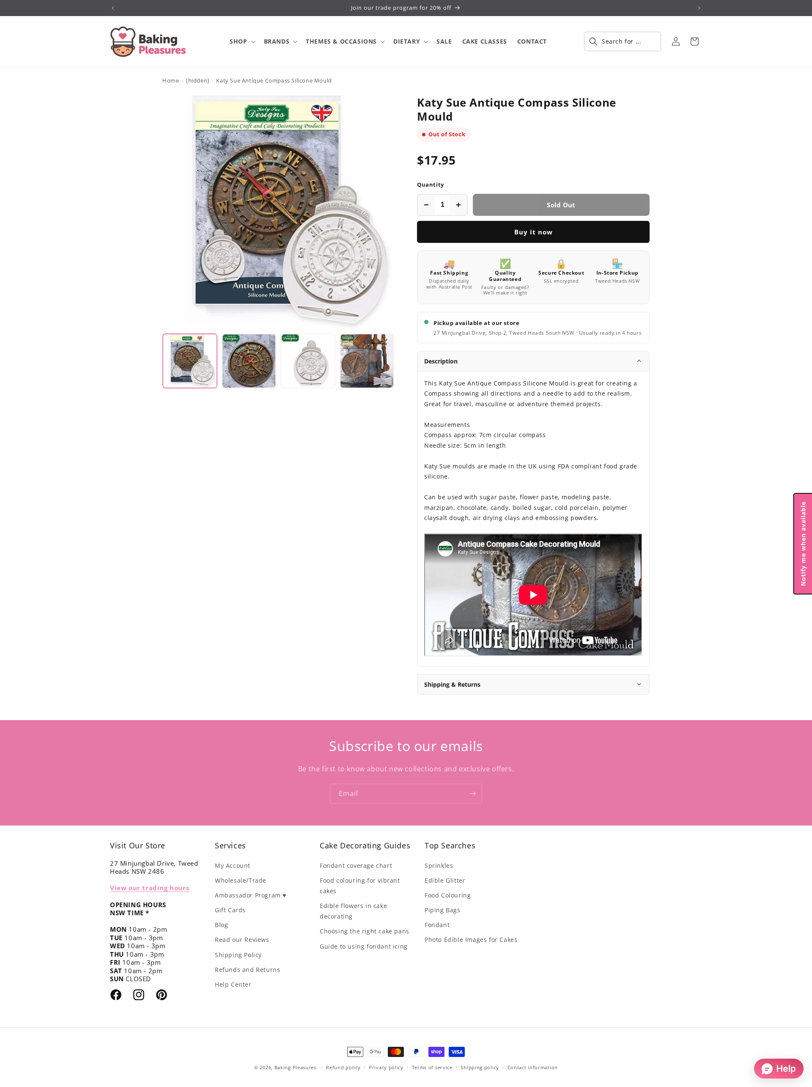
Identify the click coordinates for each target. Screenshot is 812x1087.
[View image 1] (189, 360)
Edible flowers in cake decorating (353, 911)
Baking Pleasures (295, 1067)
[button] (241, 41)
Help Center (233, 984)
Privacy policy (386, 1067)
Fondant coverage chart (356, 865)
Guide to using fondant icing (364, 946)
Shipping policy (480, 1067)
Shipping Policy (238, 955)
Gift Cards (230, 910)
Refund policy (343, 1067)
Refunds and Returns (247, 970)
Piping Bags (443, 910)
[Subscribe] (472, 794)
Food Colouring (448, 895)
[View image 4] (367, 360)
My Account (232, 865)
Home (170, 80)
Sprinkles (439, 865)
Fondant (437, 925)
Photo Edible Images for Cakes (471, 940)
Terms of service (432, 1067)
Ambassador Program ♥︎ (250, 895)
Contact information (533, 1067)
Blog (221, 925)
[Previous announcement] (113, 8)
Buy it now (533, 232)
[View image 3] (307, 360)
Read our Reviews (242, 940)
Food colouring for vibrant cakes (360, 885)
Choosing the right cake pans (364, 931)
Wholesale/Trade (240, 880)
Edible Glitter (445, 880)
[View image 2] (249, 360)
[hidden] (197, 80)
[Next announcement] (699, 8)
